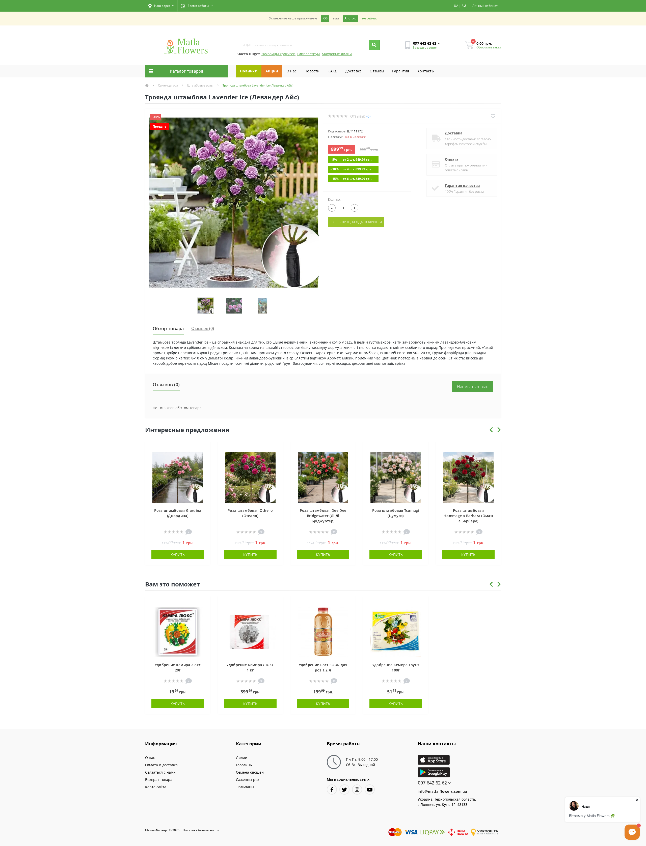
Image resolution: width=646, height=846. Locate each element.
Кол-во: (334, 199)
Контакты (426, 71)
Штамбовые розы (200, 85)
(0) (368, 116)
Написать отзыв (472, 386)
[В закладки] (204, 448)
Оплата (451, 159)
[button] (161, 6)
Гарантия (400, 71)
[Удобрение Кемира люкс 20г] (177, 631)
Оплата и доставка (161, 765)
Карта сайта (155, 786)
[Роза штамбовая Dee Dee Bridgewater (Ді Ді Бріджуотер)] (323, 476)
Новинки (248, 71)
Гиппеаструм (308, 53)
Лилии (241, 757)
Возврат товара (158, 779)
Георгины (244, 765)
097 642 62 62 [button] (432, 783)
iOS (325, 18)
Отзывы (377, 71)
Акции (271, 71)
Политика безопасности (201, 830)
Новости (312, 71)
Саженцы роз (168, 85)
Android (350, 18)
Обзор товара (168, 328)
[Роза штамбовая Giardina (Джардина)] (177, 476)
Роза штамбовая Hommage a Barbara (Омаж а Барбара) (468, 515)
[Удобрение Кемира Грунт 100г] (395, 631)
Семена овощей (250, 772)
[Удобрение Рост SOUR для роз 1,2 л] (323, 631)
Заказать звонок (425, 47)
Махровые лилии (337, 53)
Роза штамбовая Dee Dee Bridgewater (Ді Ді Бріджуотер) (323, 515)
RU (464, 6)
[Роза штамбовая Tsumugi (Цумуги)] (395, 476)
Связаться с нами (160, 772)
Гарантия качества (462, 185)
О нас (291, 71)
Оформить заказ (488, 47)
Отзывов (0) (202, 328)
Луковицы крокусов (278, 53)
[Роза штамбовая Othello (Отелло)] (250, 476)
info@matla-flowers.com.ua (442, 791)
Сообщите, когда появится (356, 221)
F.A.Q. (332, 71)
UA (456, 6)
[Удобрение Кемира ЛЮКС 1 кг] (250, 631)
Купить (178, 554)
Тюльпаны (245, 786)
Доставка (353, 71)
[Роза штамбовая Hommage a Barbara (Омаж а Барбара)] (468, 476)
